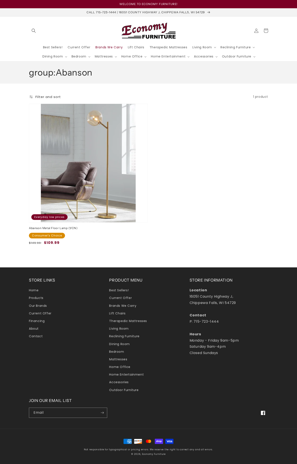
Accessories (119, 382)
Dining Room (119, 344)
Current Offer (40, 313)
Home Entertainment (126, 374)
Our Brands (38, 306)
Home (33, 290)
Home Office (119, 367)
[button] (33, 30)
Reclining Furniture (124, 336)
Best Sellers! (119, 290)
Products (36, 298)
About (34, 328)
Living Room (119, 328)
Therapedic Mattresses (128, 321)
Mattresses (118, 359)
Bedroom (116, 351)
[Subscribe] (102, 413)
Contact (36, 336)
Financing (37, 321)
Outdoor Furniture (123, 390)
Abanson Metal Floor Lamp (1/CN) (53, 228)
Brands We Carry (122, 306)
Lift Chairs (117, 313)
